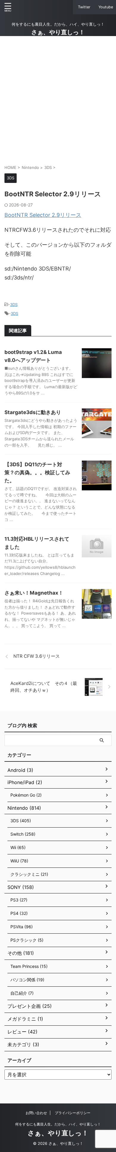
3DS (14, 304)
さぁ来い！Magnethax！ (33, 593)
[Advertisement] (58, 100)
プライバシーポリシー (72, 1113)
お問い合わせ (36, 1113)
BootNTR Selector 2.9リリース (42, 215)
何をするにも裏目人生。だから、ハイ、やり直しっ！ (58, 1124)
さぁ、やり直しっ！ (58, 32)
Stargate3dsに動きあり (32, 412)
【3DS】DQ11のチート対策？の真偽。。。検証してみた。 (37, 472)
